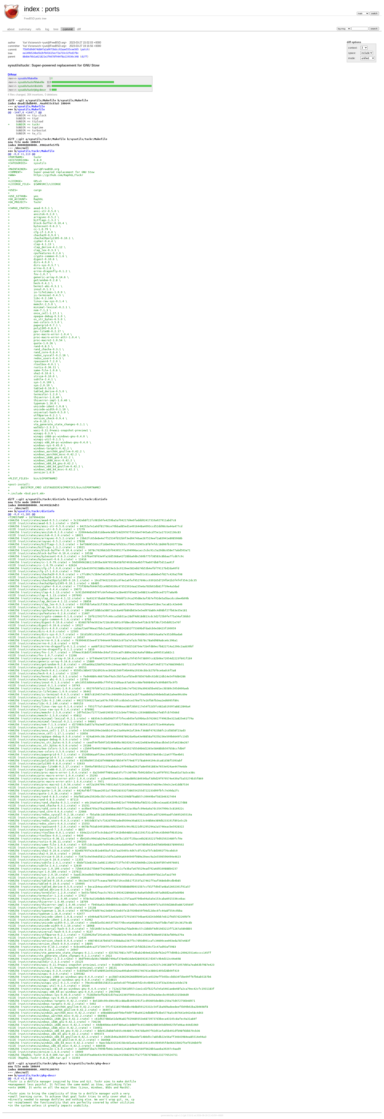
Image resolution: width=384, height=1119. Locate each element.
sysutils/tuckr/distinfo (30, 85)
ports (52, 9)
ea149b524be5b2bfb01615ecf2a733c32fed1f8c (51, 53)
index (32, 9)
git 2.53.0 (188, 1115)
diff (79, 29)
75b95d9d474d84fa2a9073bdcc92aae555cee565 (51, 49)
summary (25, 29)
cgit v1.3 (178, 1115)
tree (55, 29)
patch (84, 49)
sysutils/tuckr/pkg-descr (32, 89)
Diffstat (12, 74)
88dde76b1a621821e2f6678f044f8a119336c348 (51, 56)
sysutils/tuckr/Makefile (31, 82)
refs (38, 29)
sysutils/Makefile (28, 78)
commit (68, 29)
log (47, 29)
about (10, 29)
